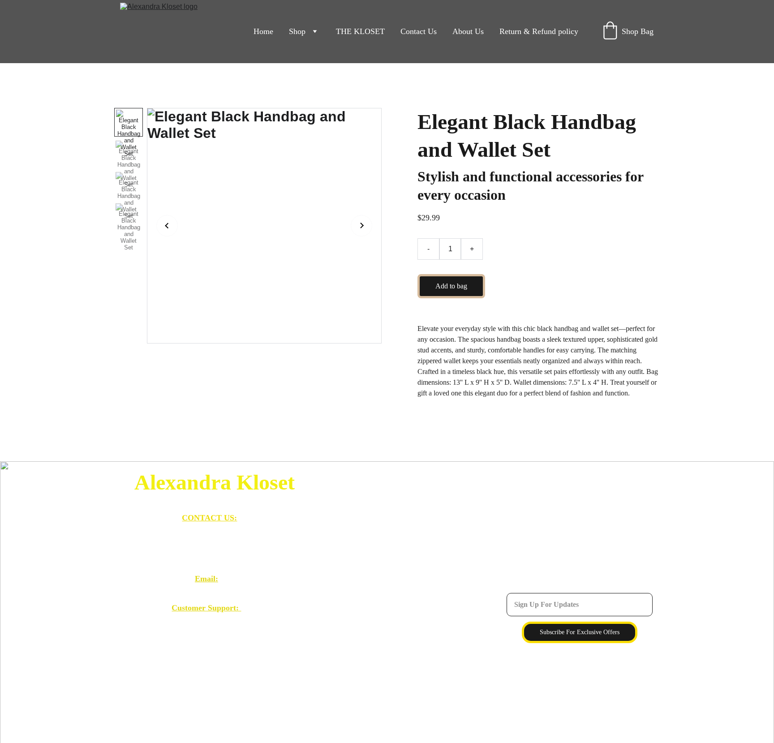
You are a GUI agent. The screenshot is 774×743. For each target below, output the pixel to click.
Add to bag (451, 286)
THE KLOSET (360, 31)
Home (263, 31)
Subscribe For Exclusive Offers (579, 632)
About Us (468, 31)
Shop (297, 31)
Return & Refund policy (538, 31)
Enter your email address (544, 587)
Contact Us (418, 31)
